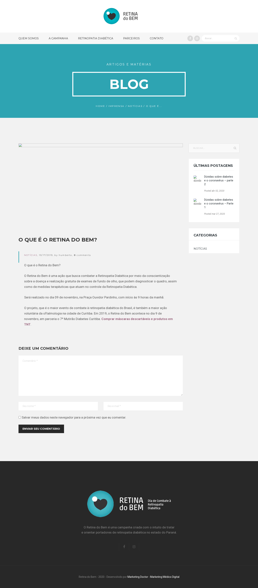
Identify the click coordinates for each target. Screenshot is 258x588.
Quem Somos (29, 38)
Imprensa (116, 106)
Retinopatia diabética (95, 38)
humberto (65, 255)
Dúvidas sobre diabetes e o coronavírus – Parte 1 (218, 203)
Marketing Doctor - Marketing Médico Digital (153, 576)
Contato (156, 38)
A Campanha (58, 38)
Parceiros (131, 38)
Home (100, 106)
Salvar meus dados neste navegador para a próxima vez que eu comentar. (74, 417)
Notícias (135, 106)
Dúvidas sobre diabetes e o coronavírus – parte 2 (218, 180)
